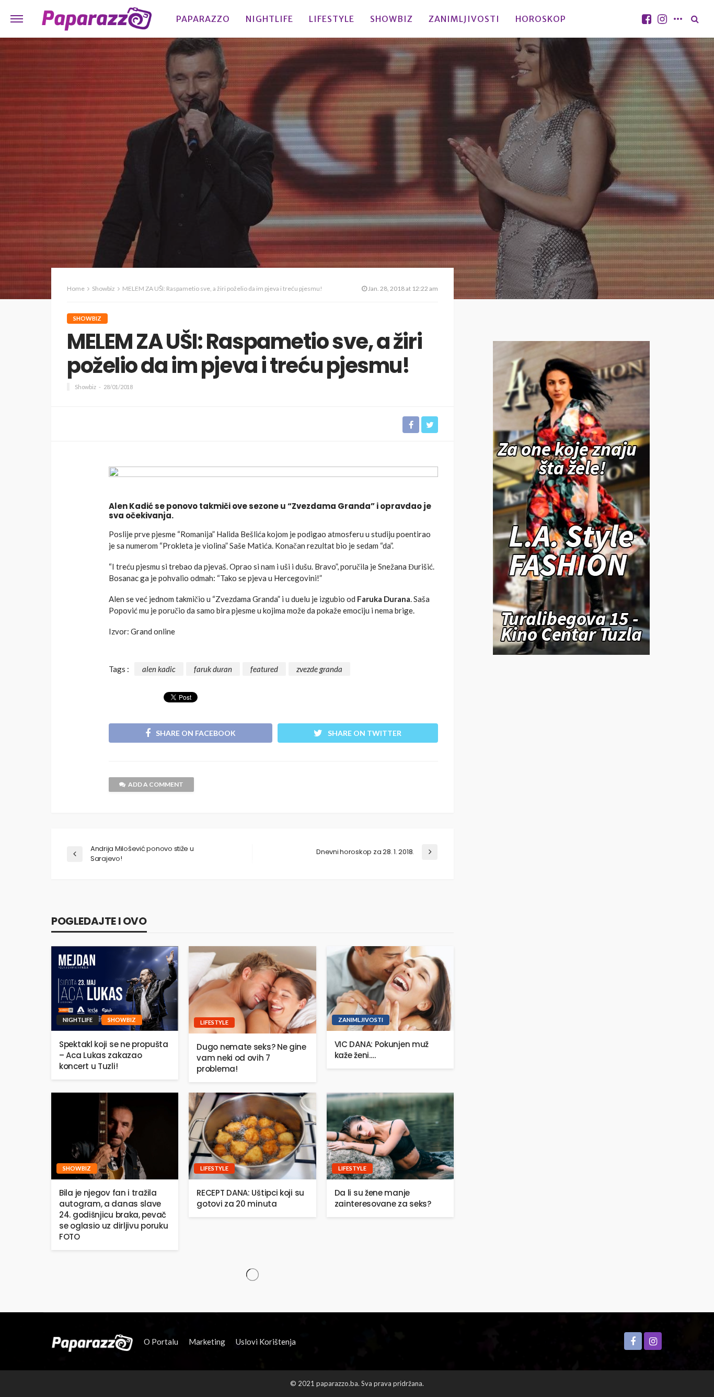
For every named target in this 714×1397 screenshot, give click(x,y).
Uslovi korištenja (266, 1341)
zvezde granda (319, 669)
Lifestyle (331, 19)
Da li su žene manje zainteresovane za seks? (383, 1198)
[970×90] (273, 480)
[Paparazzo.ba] (97, 19)
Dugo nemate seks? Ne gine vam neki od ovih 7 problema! (251, 1057)
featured (264, 669)
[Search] (695, 19)
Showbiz (391, 19)
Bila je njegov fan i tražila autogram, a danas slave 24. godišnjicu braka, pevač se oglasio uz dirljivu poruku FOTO (113, 1214)
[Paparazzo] (92, 1341)
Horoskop (540, 19)
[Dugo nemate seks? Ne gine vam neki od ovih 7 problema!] (252, 989)
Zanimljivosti (464, 19)
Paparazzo (203, 19)
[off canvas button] (16, 19)
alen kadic (159, 669)
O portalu (161, 1341)
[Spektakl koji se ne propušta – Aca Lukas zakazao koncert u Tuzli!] (114, 988)
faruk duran (213, 669)
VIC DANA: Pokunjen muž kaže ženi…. (382, 1050)
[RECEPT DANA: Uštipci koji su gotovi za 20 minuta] (252, 1136)
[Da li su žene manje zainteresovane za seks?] (390, 1136)
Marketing (207, 1341)
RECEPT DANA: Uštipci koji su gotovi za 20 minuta (250, 1198)
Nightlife (269, 19)
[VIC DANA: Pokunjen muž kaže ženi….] (390, 988)
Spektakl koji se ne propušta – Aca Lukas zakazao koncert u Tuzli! (113, 1055)
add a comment (155, 784)
